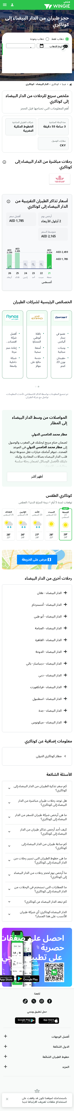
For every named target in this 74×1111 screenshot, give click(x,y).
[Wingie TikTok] (25, 1001)
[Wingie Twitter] (33, 1002)
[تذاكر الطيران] (70, 84)
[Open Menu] (4, 4)
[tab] (38, 386)
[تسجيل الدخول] (12, 4)
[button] (49, 261)
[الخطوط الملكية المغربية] (59, 180)
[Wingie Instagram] (41, 1002)
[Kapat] (7, 1099)
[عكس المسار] (63, 49)
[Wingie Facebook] (49, 1002)
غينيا (64, 84)
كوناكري (55, 84)
